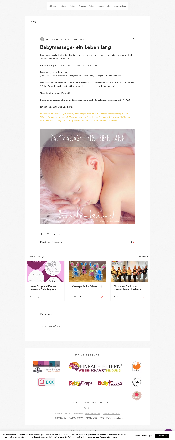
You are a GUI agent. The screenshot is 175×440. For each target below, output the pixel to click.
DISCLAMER (91, 418)
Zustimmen (162, 435)
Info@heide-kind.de (92, 413)
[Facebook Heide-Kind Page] (88, 408)
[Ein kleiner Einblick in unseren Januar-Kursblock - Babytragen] (129, 271)
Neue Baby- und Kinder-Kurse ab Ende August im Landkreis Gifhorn (43, 288)
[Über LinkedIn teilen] (54, 234)
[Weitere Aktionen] (133, 39)
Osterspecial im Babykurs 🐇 (87, 286)
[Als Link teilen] (60, 234)
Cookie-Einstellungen (143, 435)
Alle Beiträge (32, 21)
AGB (102, 418)
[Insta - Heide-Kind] (85, 408)
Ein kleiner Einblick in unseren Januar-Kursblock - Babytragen (128, 288)
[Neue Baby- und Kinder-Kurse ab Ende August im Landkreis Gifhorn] (45, 271)
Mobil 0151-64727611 (111, 413)
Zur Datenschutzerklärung (106, 437)
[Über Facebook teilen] (41, 234)
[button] (144, 22)
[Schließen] (171, 435)
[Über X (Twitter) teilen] (47, 234)
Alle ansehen (143, 256)
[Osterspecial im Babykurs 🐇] (87, 271)
